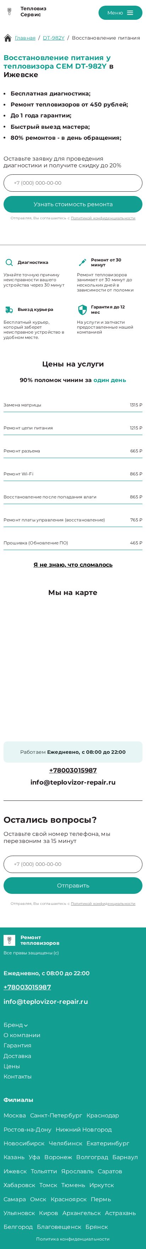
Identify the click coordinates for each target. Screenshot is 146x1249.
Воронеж (58, 1157)
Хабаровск (19, 1185)
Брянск (96, 1227)
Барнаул (125, 1157)
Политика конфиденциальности (73, 1239)
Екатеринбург (107, 1143)
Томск (48, 1185)
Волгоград (92, 1157)
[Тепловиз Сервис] (9, 12)
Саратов (110, 1171)
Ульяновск (19, 1213)
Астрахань (120, 1213)
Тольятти (44, 1171)
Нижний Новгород (84, 1129)
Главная (25, 38)
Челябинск (65, 1143)
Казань (14, 1157)
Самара (15, 1199)
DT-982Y (53, 38)
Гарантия (18, 1045)
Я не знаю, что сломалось (73, 564)
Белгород (18, 1227)
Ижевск (15, 1171)
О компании (22, 1035)
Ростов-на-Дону (27, 1129)
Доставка (17, 1056)
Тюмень (73, 1185)
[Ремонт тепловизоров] (9, 941)
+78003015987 (73, 770)
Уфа (34, 1157)
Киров (48, 1213)
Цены (12, 1066)
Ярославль (77, 1171)
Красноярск (69, 1199)
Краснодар (102, 1115)
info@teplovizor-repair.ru (73, 782)
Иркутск (101, 1185)
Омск (38, 1199)
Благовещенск (59, 1227)
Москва (15, 1115)
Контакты (18, 1076)
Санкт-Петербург (56, 1115)
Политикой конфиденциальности (103, 218)
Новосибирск (24, 1143)
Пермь (101, 1199)
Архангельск (81, 1213)
